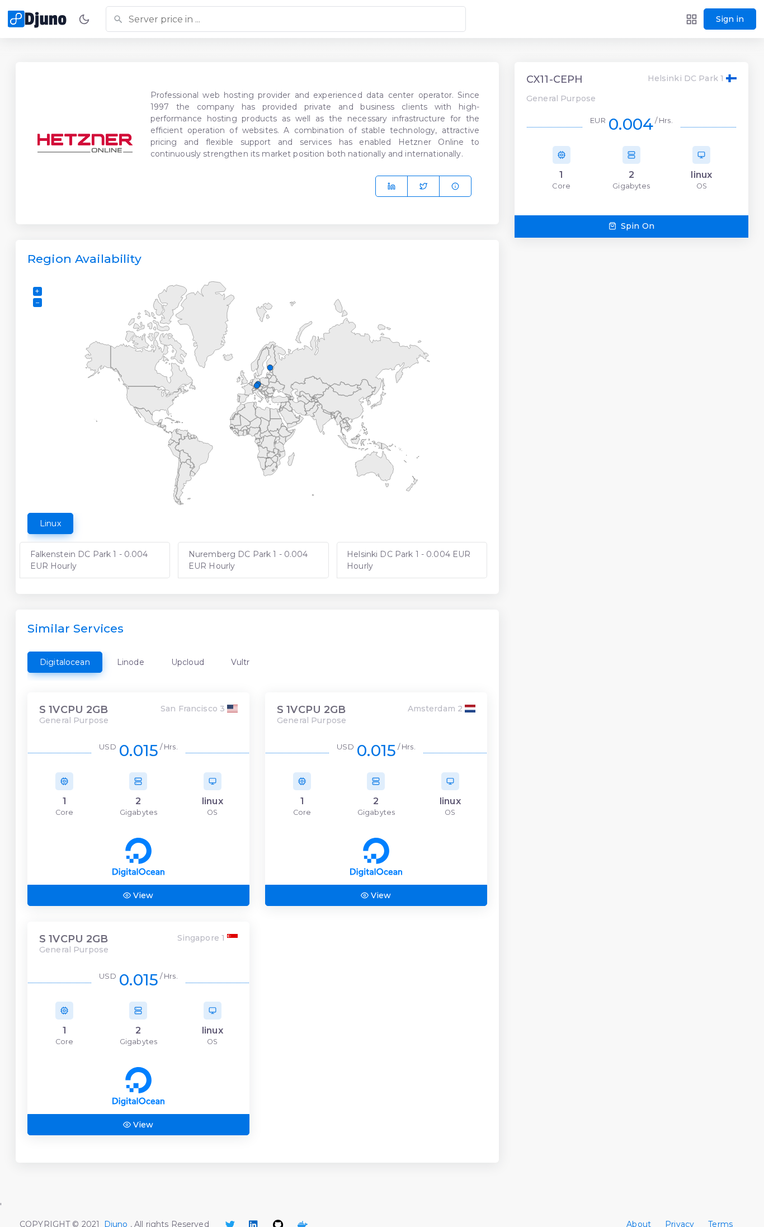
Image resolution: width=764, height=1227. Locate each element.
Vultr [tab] (240, 662)
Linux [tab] (50, 523)
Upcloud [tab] (187, 662)
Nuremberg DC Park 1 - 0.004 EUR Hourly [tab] (248, 560)
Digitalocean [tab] (65, 662)
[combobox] (285, 19)
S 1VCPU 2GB (74, 710)
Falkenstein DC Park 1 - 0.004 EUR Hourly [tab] (89, 560)
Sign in (730, 19)
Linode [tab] (130, 662)
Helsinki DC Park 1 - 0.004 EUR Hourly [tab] (408, 560)
